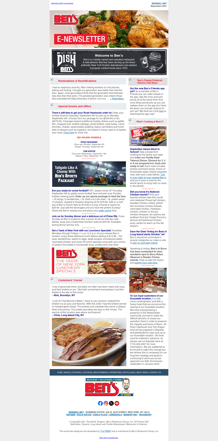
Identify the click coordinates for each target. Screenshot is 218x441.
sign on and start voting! (145, 243)
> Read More (117, 98)
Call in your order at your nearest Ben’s (148, 176)
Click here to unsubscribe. (108, 437)
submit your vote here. (146, 262)
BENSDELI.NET (76, 412)
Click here (68, 132)
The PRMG (105, 431)
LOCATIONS (87, 372)
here (161, 111)
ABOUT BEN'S (142, 372)
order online (105, 210)
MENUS (67, 372)
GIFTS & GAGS (129, 372)
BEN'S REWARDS (101, 372)
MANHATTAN (130, 414)
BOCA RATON (84, 414)
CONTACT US (155, 372)
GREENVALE (115, 414)
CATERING (76, 372)
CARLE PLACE (100, 414)
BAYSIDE (70, 414)
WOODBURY (145, 414)
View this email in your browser (62, 3)
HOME (60, 372)
